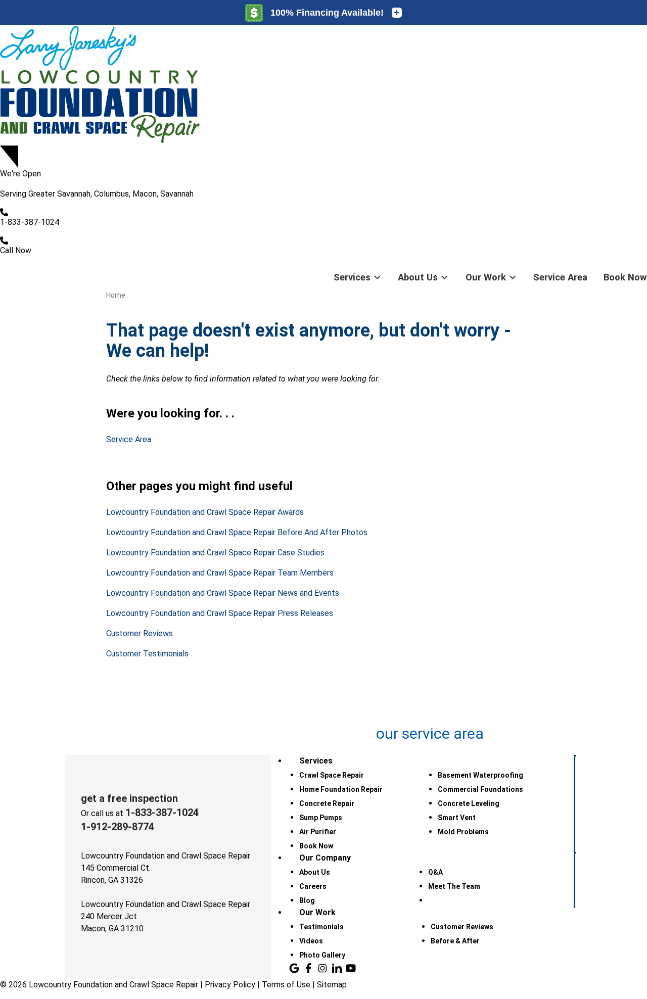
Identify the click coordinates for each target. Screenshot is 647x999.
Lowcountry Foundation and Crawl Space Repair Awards (205, 512)
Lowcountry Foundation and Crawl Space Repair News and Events (222, 593)
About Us (418, 277)
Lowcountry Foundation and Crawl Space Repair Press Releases (219, 613)
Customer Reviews (139, 633)
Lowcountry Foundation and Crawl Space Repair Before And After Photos (236, 532)
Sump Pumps (320, 818)
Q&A (435, 872)
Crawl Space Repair (331, 775)
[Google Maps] (294, 968)
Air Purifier (317, 832)
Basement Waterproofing (480, 775)
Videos (311, 941)
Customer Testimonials (147, 653)
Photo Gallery (322, 955)
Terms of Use (286, 984)
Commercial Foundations (480, 789)
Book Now (625, 277)
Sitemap (332, 984)
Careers (313, 886)
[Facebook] (308, 968)
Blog (307, 900)
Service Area (560, 277)
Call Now (15, 250)
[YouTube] (351, 968)
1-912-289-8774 (117, 827)
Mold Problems (463, 832)
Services (352, 277)
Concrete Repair (326, 803)
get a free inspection (129, 798)
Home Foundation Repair (341, 789)
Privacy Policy (230, 984)
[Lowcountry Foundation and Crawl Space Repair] (323, 86)
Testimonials (321, 927)
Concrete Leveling (468, 803)
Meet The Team (454, 886)
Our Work (486, 277)
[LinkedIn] (337, 968)
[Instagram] (322, 968)
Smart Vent (457, 818)
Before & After (455, 941)
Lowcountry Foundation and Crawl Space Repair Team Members (220, 573)
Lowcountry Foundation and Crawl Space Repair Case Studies (215, 552)
